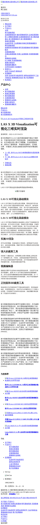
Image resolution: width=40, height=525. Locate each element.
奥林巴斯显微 (10, 93)
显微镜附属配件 (10, 104)
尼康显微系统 (10, 98)
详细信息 (8, 163)
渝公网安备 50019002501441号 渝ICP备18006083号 (19, 498)
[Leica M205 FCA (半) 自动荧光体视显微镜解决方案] (22, 428)
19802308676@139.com (9, 15)
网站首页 (8, 24)
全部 (6, 30)
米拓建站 (12, 494)
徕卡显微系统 (10, 91)
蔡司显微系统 (10, 96)
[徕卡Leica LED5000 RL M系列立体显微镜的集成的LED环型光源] (22, 380)
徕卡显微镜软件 (6, 114)
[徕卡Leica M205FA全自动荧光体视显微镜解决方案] (22, 393)
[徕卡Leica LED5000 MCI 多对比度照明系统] (21, 404)
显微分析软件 (10, 102)
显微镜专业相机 (10, 100)
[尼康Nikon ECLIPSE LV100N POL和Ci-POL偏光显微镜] (22, 415)
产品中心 (4, 110)
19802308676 (5, 13)
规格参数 (8, 165)
